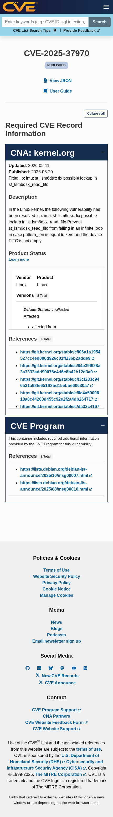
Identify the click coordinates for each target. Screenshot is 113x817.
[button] (106, 7)
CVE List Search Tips (32, 30)
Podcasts (56, 635)
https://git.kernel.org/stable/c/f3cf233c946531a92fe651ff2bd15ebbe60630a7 (59, 382)
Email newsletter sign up (56, 641)
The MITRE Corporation (59, 774)
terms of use (88, 749)
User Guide (60, 91)
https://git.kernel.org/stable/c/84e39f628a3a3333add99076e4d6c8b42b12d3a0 (60, 368)
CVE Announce (60, 683)
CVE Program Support (55, 710)
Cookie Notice (57, 589)
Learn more (19, 259)
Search (100, 22)
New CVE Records (60, 676)
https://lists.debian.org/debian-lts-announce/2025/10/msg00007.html (54, 472)
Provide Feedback (80, 30)
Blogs (57, 628)
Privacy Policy (56, 582)
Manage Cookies (56, 595)
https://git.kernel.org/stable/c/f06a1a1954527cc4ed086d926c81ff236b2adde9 (60, 355)
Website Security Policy (56, 576)
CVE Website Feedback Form (55, 722)
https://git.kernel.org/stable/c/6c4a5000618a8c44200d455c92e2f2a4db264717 (59, 396)
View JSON (60, 80)
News (56, 622)
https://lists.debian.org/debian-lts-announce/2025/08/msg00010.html (54, 486)
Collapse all (96, 113)
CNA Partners (56, 716)
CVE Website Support (55, 729)
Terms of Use (56, 570)
